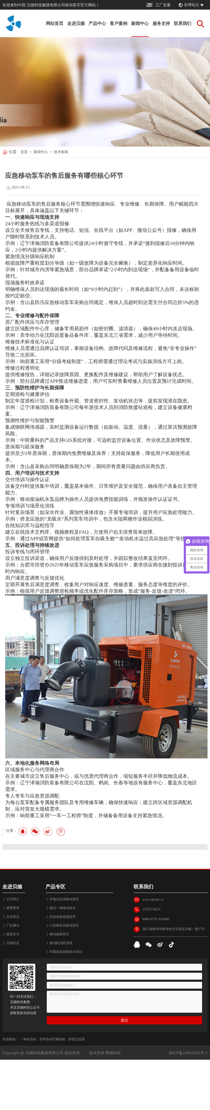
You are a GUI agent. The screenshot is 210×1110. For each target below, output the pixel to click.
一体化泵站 (28, 1039)
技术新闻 (61, 152)
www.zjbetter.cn (152, 899)
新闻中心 (140, 23)
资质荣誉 (12, 908)
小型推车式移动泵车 (64, 925)
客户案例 (118, 23)
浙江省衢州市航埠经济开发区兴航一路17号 (173, 929)
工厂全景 (163, 5)
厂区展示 (12, 925)
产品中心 (97, 23)
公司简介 (12, 899)
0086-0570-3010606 (155, 919)
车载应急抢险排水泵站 (65, 952)
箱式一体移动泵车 (62, 908)
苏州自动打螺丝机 (52, 1039)
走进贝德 (76, 23)
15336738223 (151, 909)
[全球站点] (204, 5)
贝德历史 (12, 943)
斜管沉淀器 (76, 1039)
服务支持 (161, 23)
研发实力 (12, 934)
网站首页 (54, 23)
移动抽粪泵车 (59, 934)
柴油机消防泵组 (60, 943)
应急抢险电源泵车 (62, 917)
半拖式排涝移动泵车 (64, 899)
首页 (24, 152)
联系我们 (182, 23)
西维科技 (113, 1053)
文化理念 (12, 917)
